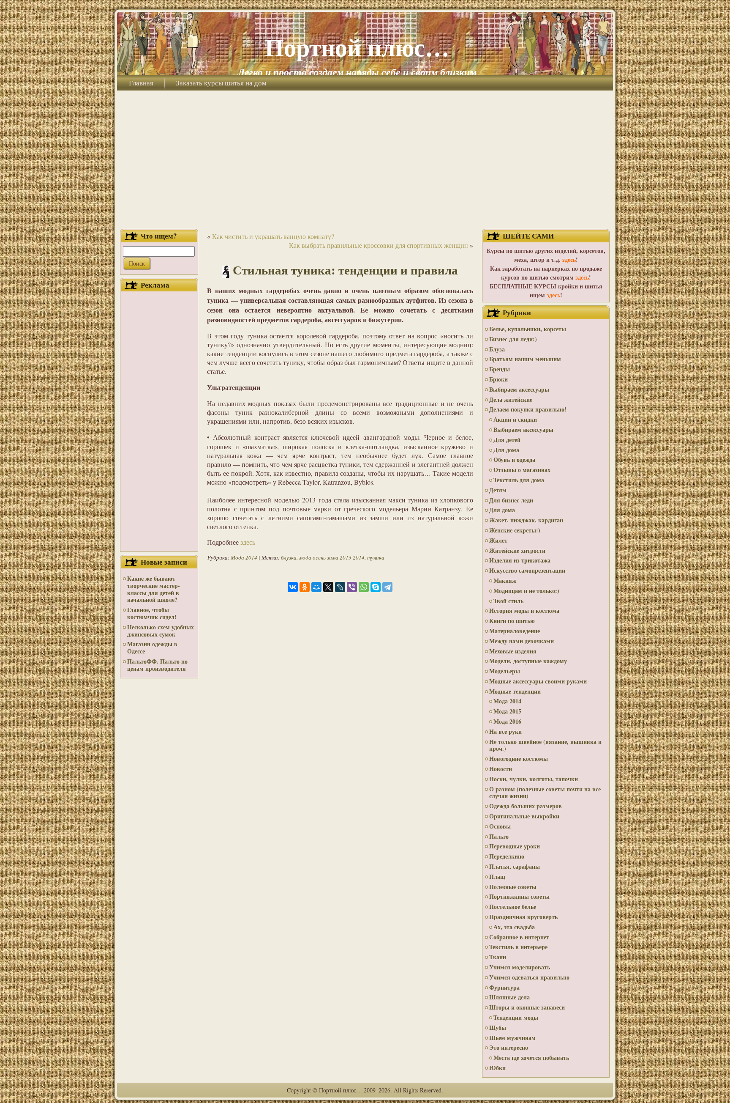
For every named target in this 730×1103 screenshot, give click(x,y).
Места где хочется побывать (531, 1057)
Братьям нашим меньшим (525, 358)
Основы (500, 826)
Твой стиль (508, 600)
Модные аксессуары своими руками (538, 681)
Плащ (497, 876)
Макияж (504, 580)
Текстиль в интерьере (518, 946)
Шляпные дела (509, 997)
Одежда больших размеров (525, 805)
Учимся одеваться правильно (529, 977)
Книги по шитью (512, 620)
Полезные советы (513, 886)
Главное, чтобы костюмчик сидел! (152, 613)
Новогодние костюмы (518, 758)
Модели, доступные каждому (528, 660)
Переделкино (506, 856)
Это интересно (508, 1047)
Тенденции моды (515, 1017)
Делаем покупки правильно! (528, 409)
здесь (247, 542)
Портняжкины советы (519, 896)
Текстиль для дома (518, 479)
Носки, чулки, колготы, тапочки (533, 778)
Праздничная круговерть (523, 916)
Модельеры (504, 671)
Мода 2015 (507, 711)
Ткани (497, 956)
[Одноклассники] (305, 587)
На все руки (505, 731)
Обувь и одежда (514, 459)
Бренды (499, 369)
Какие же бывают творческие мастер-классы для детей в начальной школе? (153, 589)
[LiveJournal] (340, 587)
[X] (328, 587)
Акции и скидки (515, 419)
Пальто (499, 836)
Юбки (497, 1067)
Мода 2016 (507, 721)
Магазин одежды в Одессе (152, 647)
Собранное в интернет (519, 937)
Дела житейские (510, 399)
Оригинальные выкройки (524, 816)
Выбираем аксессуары (519, 389)
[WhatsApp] (364, 587)
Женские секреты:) (514, 530)
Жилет (498, 540)
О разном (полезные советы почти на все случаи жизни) (545, 793)
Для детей (506, 439)
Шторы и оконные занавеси (527, 1007)
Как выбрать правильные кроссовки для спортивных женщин (378, 245)
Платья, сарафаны (514, 866)
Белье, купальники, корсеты (527, 328)
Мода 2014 (244, 557)
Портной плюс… (357, 47)
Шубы (497, 1027)
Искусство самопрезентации (527, 570)
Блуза (497, 349)
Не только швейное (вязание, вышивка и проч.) (545, 745)
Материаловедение (514, 630)
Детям (498, 490)
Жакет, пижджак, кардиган (526, 520)
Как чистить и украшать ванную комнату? (273, 236)
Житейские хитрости (517, 550)
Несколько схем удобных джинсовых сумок (160, 631)
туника (375, 557)
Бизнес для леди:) (513, 339)
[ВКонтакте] (293, 587)
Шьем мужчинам (512, 1037)
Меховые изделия (513, 651)
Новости (500, 768)
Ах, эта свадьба (514, 926)
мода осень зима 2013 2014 (332, 557)
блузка (289, 557)
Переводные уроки (514, 846)
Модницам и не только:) (526, 590)
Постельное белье (512, 906)
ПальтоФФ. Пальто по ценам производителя (157, 665)
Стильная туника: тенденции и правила (345, 270)
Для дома (506, 449)
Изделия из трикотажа (519, 560)
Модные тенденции (515, 691)
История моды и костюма (524, 610)
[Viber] (352, 587)
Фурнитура (504, 987)
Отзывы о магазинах (521, 469)
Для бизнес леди (511, 500)
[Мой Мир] (316, 587)
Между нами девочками (521, 641)
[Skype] (375, 587)
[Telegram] (387, 587)
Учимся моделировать (519, 967)
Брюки (498, 379)
